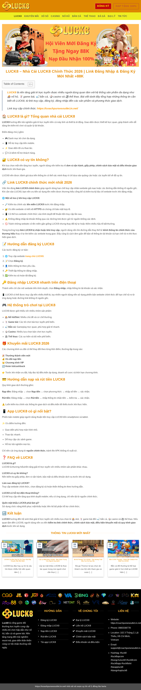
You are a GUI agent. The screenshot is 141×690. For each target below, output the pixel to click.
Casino (55, 16)
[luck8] (16, 6)
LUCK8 (18, 16)
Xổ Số (44, 16)
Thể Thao (90, 16)
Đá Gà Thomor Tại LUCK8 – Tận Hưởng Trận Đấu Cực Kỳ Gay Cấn (88, 560)
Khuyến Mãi (31, 16)
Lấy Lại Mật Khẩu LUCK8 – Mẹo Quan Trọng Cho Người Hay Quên (53, 560)
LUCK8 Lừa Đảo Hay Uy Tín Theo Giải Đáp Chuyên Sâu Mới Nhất (17, 560)
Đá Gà (101, 16)
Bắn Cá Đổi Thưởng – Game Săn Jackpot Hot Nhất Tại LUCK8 (123, 560)
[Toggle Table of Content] (29, 84)
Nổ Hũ (66, 16)
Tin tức (122, 16)
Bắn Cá (76, 16)
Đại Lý (111, 16)
